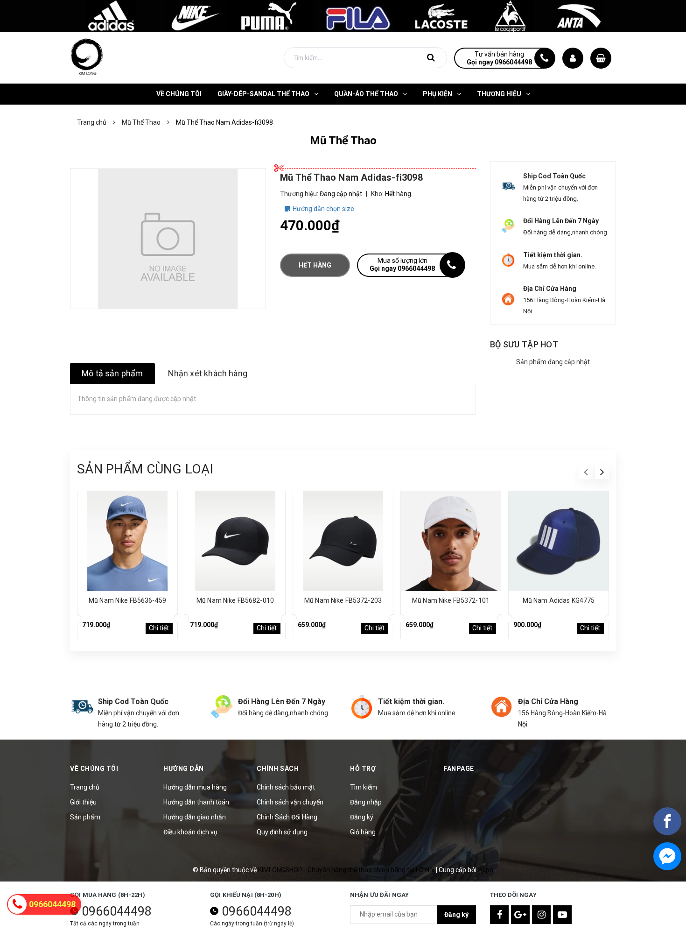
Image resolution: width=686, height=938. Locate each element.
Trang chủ (84, 787)
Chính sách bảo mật (286, 787)
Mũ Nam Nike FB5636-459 (127, 600)
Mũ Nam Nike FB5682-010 (235, 600)
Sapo (485, 870)
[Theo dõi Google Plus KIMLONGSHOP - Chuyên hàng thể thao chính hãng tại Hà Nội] (520, 914)
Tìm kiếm (363, 787)
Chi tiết (159, 628)
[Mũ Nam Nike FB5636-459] (127, 541)
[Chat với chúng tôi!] (667, 856)
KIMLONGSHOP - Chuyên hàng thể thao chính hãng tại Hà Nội (347, 870)
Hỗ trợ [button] (363, 768)
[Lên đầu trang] (667, 889)
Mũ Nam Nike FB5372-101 (451, 600)
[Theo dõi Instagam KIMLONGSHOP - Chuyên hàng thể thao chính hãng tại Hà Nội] (541, 914)
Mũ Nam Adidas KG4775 (559, 600)
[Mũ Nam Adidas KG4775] (559, 541)
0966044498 (117, 911)
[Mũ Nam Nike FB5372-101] (451, 541)
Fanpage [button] (458, 768)
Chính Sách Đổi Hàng (287, 817)
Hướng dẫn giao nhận (194, 817)
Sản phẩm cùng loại (145, 469)
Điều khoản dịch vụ (190, 832)
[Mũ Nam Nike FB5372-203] (343, 541)
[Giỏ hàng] (600, 58)
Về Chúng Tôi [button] (94, 768)
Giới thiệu (83, 802)
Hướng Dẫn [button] (183, 768)
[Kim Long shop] (343, 15)
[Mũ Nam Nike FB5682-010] (235, 541)
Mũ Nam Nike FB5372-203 (343, 600)
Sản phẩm (85, 817)
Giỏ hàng (363, 832)
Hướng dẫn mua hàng (195, 787)
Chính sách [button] (278, 768)
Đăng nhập (366, 802)
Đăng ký (361, 817)
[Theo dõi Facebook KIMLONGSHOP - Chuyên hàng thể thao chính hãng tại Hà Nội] (499, 914)
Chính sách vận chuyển (290, 802)
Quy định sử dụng (282, 832)
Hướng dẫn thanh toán (196, 802)
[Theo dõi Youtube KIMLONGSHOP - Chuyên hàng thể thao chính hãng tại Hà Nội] (562, 914)
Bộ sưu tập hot (524, 344)
